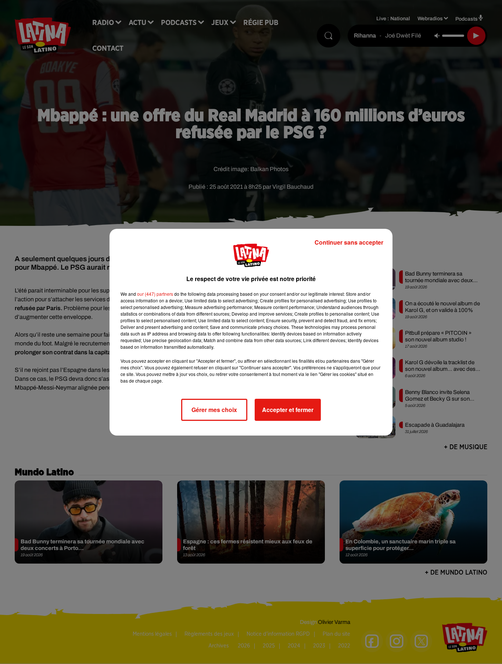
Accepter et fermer (287, 409)
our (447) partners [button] (155, 294)
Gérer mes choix (214, 409)
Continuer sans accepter (349, 242)
